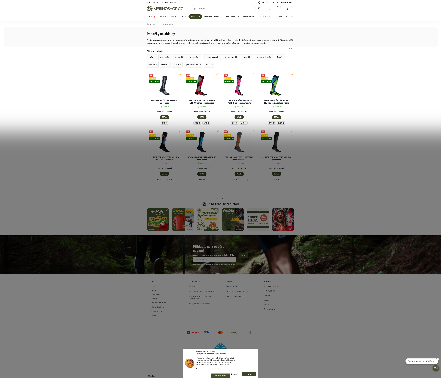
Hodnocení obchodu (169, 2)
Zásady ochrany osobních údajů (199, 304)
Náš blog (154, 299)
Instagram (267, 300)
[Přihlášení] (288, 9)
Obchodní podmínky (157, 307)
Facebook (267, 295)
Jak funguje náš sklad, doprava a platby (201, 291)
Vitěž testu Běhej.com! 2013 (235, 296)
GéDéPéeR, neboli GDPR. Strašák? (237, 291)
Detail (164, 117)
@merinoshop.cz (269, 309)
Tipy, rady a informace (158, 303)
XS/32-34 (160, 180)
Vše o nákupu (155, 294)
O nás (149, 2)
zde (228, 369)
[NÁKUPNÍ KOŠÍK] (293, 8)
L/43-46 (206, 123)
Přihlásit (243, 255)
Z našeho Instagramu (223, 204)
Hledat (260, 8)
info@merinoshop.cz (271, 286)
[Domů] (148, 24)
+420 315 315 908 (269, 291)
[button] (435, 368)
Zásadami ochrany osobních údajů (225, 264)
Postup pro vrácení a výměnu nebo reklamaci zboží (200, 297)
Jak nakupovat (193, 286)
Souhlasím (250, 374)
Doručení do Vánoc (232, 286)
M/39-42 (281, 123)
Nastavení (234, 374)
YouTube (267, 304)
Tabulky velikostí (156, 311)
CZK (278, 7)
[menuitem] (152, 16)
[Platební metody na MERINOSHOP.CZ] (193, 332)
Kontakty (156, 2)
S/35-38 (164, 123)
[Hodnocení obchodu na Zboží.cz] (152, 376)
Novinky (154, 315)
